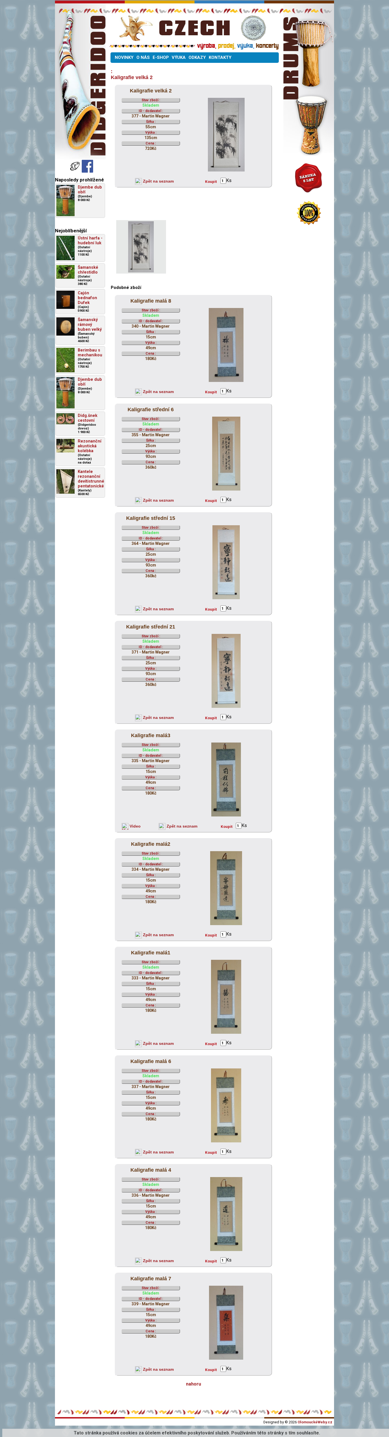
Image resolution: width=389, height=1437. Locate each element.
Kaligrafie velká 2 (151, 91)
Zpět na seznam (158, 181)
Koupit (211, 181)
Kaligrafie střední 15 (150, 518)
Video (134, 826)
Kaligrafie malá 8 (150, 301)
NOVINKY (124, 57)
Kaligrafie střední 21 (150, 627)
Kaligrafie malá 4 (150, 1170)
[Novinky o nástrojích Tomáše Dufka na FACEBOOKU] (75, 171)
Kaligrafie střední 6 (151, 409)
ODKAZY (197, 57)
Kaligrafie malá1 (150, 953)
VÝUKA (179, 57)
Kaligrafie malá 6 (150, 1061)
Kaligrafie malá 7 (150, 1278)
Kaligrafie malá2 (150, 844)
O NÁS (143, 57)
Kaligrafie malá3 (150, 735)
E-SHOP (161, 57)
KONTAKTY (220, 57)
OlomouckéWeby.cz (315, 1422)
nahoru (193, 1384)
